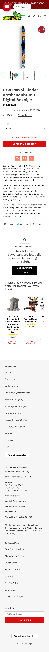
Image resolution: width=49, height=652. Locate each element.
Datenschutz (11, 379)
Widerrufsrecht (12, 386)
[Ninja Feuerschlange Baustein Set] (31, 304)
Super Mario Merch (14, 563)
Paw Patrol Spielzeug (15, 549)
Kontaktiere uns (13, 413)
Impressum (10, 440)
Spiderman (10, 590)
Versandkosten (25, 115)
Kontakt (9, 433)
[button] (7, 7)
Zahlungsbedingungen (16, 406)
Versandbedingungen (15, 399)
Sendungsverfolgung (15, 427)
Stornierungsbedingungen (17, 393)
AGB (7, 447)
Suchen (8, 372)
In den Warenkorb (13, 342)
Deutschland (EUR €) (23, 636)
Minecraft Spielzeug (14, 556)
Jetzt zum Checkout (24, 144)
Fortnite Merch (12, 569)
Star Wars (10, 576)
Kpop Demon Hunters (15, 597)
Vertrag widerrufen (17, 455)
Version (6, 124)
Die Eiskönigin (12, 583)
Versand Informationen (16, 420)
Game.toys (28, 644)
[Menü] (44, 16)
